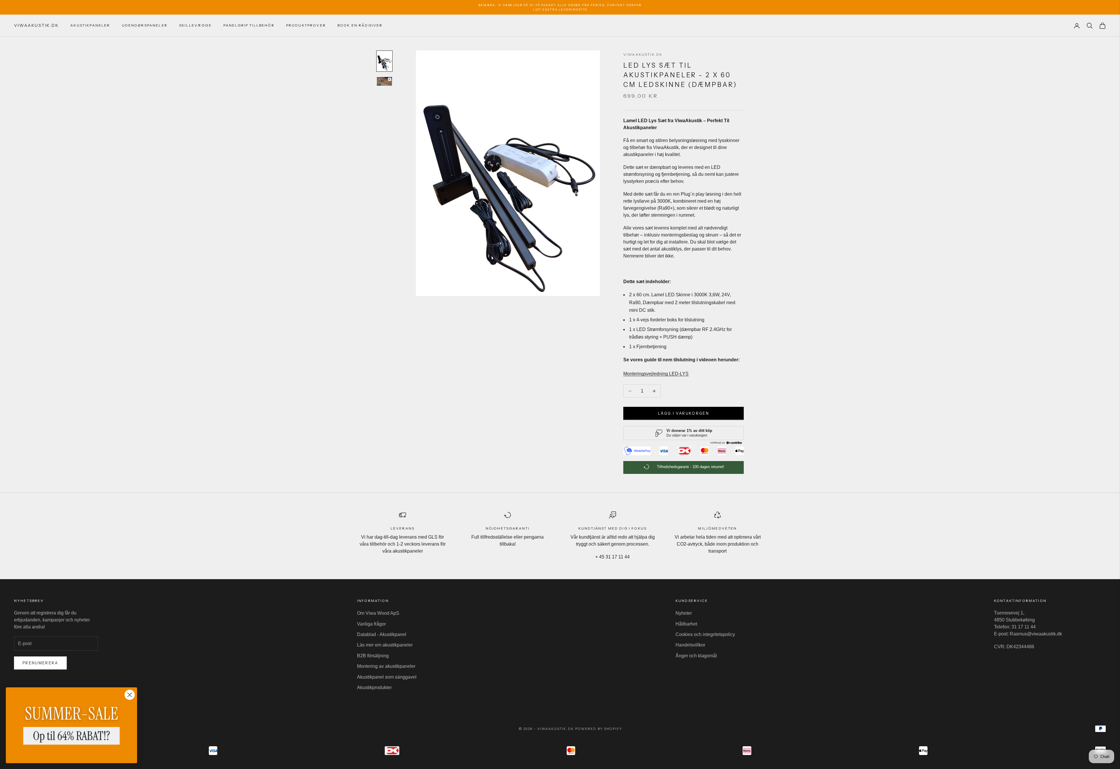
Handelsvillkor (690, 644)
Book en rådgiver (360, 25)
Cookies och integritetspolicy (705, 634)
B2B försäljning (373, 655)
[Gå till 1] (384, 61)
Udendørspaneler (144, 25)
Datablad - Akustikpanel (381, 634)
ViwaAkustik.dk (642, 54)
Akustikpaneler (90, 25)
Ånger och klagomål (696, 655)
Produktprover (306, 25)
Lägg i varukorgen (683, 413)
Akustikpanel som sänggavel (386, 677)
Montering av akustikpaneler (386, 666)
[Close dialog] (130, 695)
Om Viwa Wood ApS (378, 613)
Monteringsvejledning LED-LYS (656, 373)
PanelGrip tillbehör (248, 25)
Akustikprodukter (374, 687)
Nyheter (684, 613)
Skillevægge (195, 25)
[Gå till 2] (384, 81)
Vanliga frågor (371, 623)
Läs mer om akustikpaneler (385, 644)
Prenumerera (40, 663)
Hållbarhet (686, 623)
